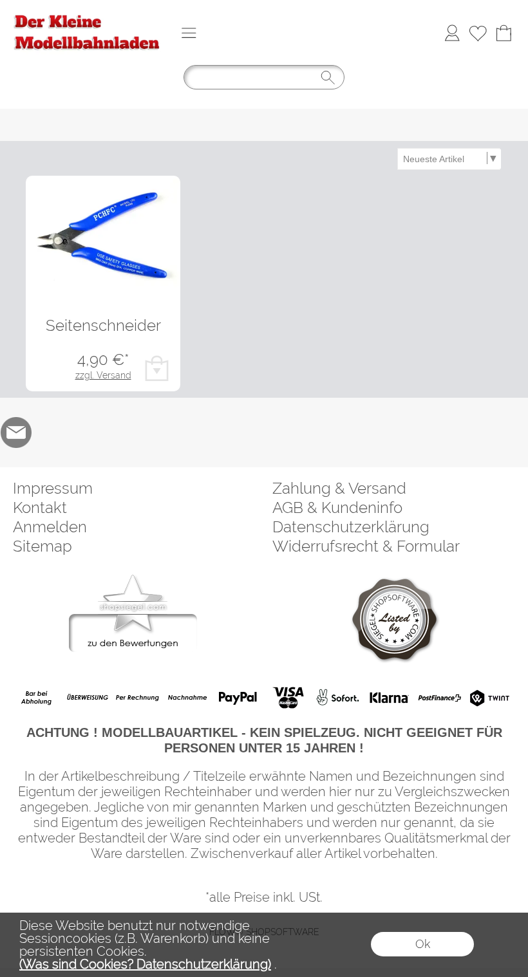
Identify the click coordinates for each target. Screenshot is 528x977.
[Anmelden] (452, 32)
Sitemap (42, 546)
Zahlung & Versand (339, 488)
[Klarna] (388, 697)
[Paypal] (238, 697)
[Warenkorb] (503, 32)
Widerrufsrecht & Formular (366, 546)
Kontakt (40, 507)
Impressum (53, 488)
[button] (188, 32)
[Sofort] (338, 697)
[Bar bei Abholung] (37, 697)
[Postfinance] (439, 697)
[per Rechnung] (137, 697)
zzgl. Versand (103, 375)
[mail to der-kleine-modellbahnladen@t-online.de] (16, 432)
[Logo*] (87, 13)
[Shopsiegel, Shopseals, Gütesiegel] (133, 578)
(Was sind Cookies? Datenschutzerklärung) (145, 964)
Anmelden (50, 526)
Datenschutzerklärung (350, 526)
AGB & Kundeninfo (337, 507)
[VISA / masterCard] (288, 697)
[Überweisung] (87, 697)
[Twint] (489, 697)
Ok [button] (422, 944)
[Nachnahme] (188, 697)
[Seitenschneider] (103, 234)
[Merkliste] (477, 32)
